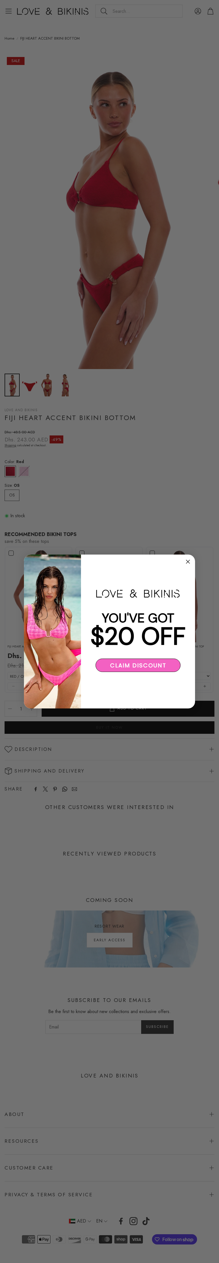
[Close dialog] (188, 561)
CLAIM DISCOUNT (138, 665)
